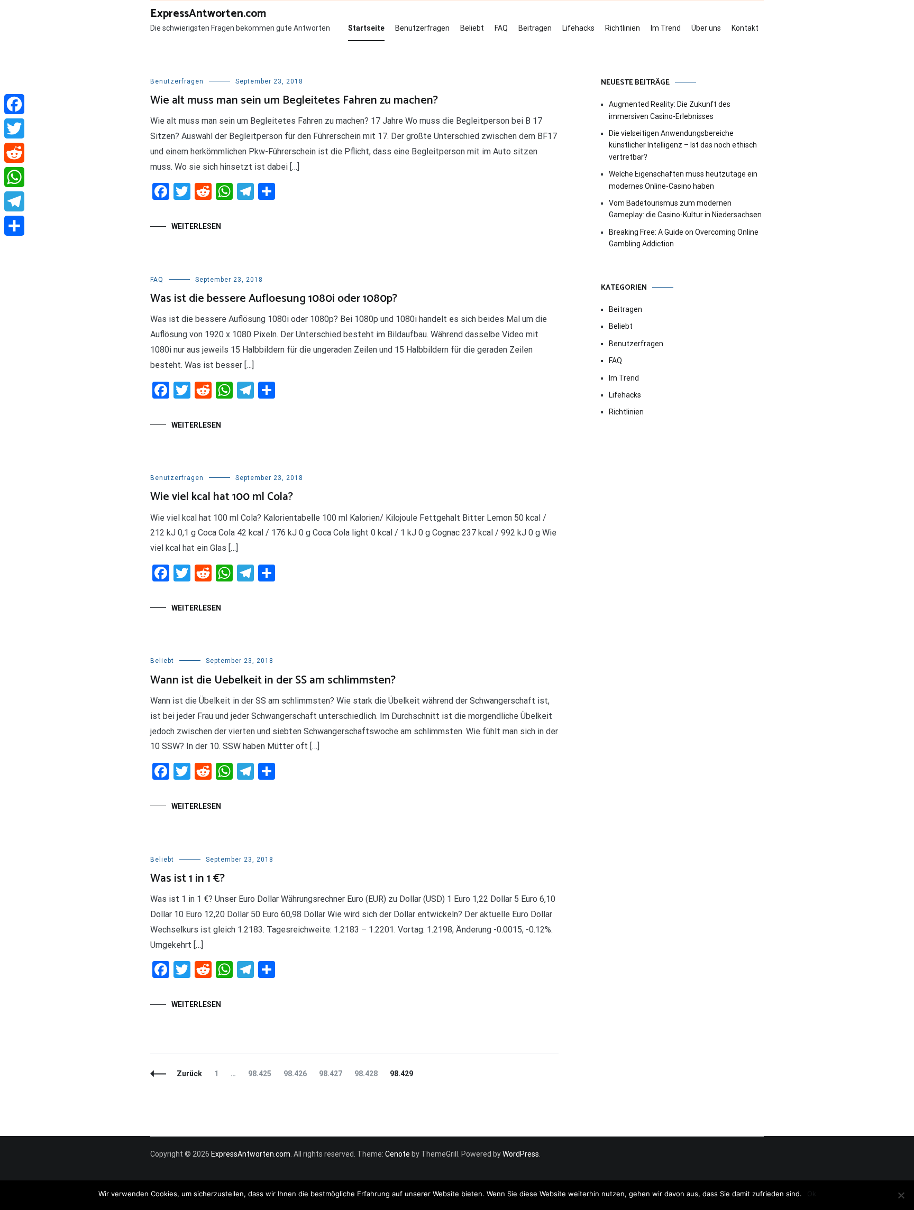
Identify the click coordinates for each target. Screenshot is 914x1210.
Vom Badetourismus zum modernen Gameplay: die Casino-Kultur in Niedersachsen (685, 209)
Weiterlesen (196, 226)
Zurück (189, 1073)
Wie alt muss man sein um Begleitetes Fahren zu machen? (294, 100)
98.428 (366, 1073)
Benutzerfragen (422, 28)
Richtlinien (622, 28)
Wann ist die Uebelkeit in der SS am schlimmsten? (273, 680)
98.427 (330, 1073)
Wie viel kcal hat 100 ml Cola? (221, 497)
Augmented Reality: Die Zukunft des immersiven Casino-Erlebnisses (669, 110)
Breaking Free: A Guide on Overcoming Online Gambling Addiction (683, 238)
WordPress (520, 1154)
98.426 (295, 1073)
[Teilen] (14, 226)
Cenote (397, 1154)
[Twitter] (14, 128)
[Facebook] (14, 104)
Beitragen (535, 28)
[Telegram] (14, 201)
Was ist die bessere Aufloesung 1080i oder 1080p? (273, 299)
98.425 (259, 1073)
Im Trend (666, 28)
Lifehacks (578, 28)
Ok (811, 1193)
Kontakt (745, 28)
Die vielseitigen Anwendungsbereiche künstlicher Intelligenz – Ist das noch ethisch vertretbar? (683, 145)
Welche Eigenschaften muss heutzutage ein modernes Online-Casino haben (683, 180)
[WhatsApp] (14, 177)
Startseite (366, 28)
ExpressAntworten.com (208, 14)
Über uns (706, 28)
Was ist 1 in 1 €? (187, 879)
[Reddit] (14, 153)
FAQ (501, 28)
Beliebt (472, 28)
